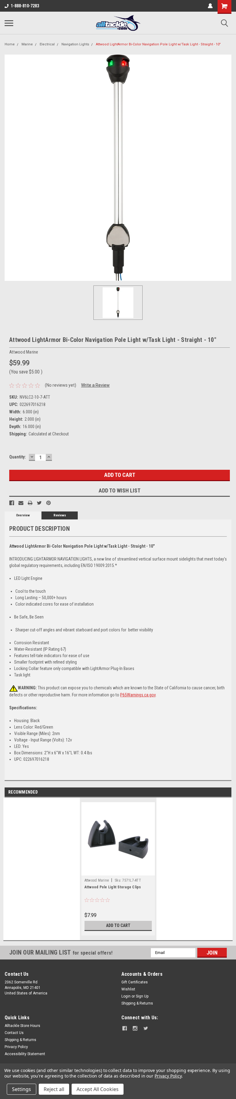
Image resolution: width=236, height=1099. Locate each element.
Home (10, 44)
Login (126, 996)
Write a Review (95, 385)
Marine (27, 44)
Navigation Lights (75, 44)
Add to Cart (118, 925)
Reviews (59, 515)
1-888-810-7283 (25, 5)
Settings (21, 1089)
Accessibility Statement (25, 1054)
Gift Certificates (134, 982)
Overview (23, 515)
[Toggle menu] (9, 23)
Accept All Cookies (98, 1089)
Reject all (54, 1089)
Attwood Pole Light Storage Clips (113, 887)
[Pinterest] (48, 502)
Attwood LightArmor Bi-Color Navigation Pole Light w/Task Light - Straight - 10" (158, 44)
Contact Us (14, 1033)
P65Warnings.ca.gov (137, 694)
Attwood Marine (97, 880)
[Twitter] (39, 502)
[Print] (30, 502)
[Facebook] (11, 502)
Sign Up (142, 996)
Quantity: (17, 456)
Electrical (47, 44)
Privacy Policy (16, 1047)
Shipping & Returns (137, 1003)
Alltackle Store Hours (22, 1026)
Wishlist (128, 989)
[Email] (20, 502)
